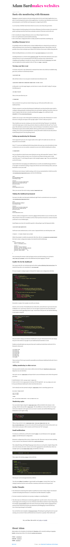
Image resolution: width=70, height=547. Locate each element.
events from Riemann (27, 114)
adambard (19, 538)
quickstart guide (34, 56)
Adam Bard (22, 5)
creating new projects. (36, 533)
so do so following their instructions (46, 265)
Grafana (40, 112)
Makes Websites (45, 5)
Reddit (45, 520)
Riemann (14, 18)
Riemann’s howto (33, 511)
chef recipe (48, 60)
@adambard (19, 536)
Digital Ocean (36, 47)
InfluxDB (14, 114)
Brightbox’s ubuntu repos (50, 369)
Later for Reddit (22, 503)
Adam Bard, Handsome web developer (49, 544)
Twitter (40, 520)
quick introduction (39, 441)
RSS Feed (14, 544)
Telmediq (36, 531)
